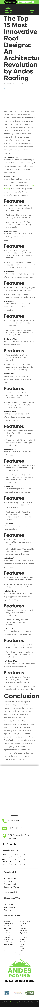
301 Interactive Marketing (19, 1005)
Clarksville (23, 928)
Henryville (23, 942)
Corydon (22, 944)
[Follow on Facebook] (3, 844)
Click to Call (11, 2)
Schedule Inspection (26, 2)
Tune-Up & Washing (11, 887)
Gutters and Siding (11, 884)
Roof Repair (8, 881)
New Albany (23, 930)
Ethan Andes (8, 83)
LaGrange (7, 935)
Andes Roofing (14, 1002)
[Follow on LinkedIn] (14, 844)
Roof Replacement (11, 878)
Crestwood (7, 933)
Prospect (6, 930)
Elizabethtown (8, 944)
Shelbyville (7, 937)
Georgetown (23, 935)
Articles (22, 83)
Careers (7, 910)
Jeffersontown (8, 923)
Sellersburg (23, 923)
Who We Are (9, 904)
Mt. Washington (9, 942)
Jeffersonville (23, 926)
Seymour (22, 948)
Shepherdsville (8, 939)
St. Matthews (8, 926)
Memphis (22, 939)
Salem (21, 946)
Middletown (7, 928)
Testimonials (9, 907)
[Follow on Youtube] (11, 844)
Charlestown (23, 937)
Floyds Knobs (24, 933)
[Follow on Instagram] (7, 844)
